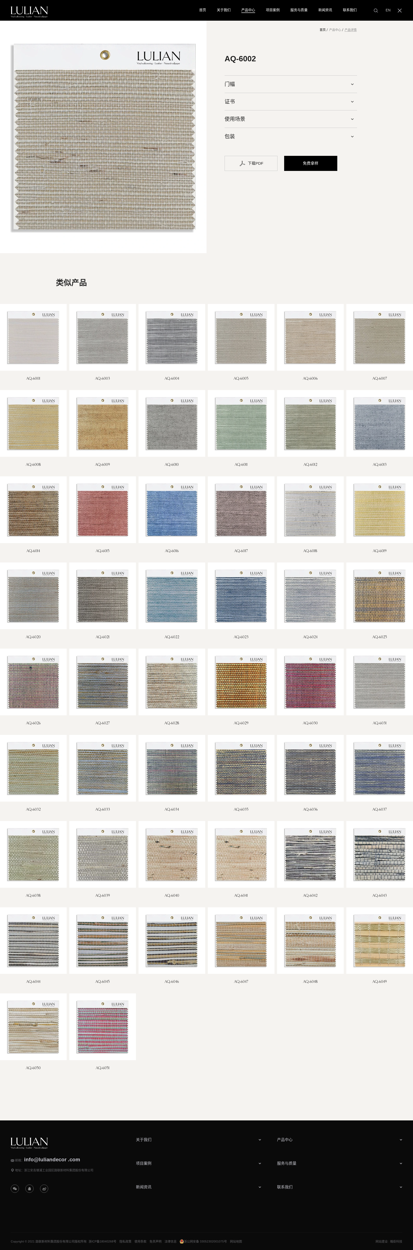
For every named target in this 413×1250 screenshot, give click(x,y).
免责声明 (155, 1241)
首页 (323, 29)
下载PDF (255, 163)
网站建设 (382, 1241)
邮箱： (47, 1159)
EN (388, 10)
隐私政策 (125, 1241)
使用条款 (140, 1241)
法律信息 (171, 1241)
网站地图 (236, 1241)
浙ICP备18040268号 (102, 1241)
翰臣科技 (396, 1241)
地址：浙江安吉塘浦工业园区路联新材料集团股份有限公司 (54, 1170)
